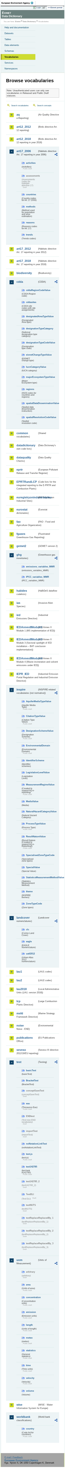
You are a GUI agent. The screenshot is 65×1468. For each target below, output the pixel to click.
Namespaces (11, 68)
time (28, 1365)
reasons (30, 222)
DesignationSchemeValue (31, 731)
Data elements (12, 45)
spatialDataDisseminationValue (31, 403)
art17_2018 (23, 260)
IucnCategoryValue (31, 367)
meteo (29, 1337)
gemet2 (21, 546)
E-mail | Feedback (14, 1457)
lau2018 (21, 989)
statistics (31, 1350)
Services (9, 62)
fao (18, 521)
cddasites (31, 302)
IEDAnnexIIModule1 (26, 627)
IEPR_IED (22, 674)
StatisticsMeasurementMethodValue (31, 877)
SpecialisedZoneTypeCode (31, 855)
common (22, 433)
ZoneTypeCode (31, 903)
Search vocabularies (20, 105)
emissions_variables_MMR (31, 566)
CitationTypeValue (31, 716)
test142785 (31, 1166)
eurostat (21, 509)
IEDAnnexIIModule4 (26, 658)
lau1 (19, 971)
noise (20, 1025)
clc (27, 929)
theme (29, 891)
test (18, 1062)
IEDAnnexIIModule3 (26, 639)
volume (30, 1391)
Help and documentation (17, 27)
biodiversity (24, 273)
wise (19, 1404)
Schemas (9, 51)
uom (19, 1260)
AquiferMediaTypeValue (31, 701)
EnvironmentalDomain (31, 745)
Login (38, 8)
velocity (30, 1378)
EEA (18, 3)
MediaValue (31, 801)
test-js (29, 1154)
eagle (29, 941)
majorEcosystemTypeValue (31, 377)
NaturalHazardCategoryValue (31, 811)
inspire (20, 689)
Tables (8, 39)
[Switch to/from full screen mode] (44, 7)
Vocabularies (11, 57)
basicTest (31, 1070)
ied (18, 615)
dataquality (23, 457)
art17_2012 (23, 248)
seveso (21, 1049)
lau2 (19, 980)
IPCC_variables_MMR (31, 577)
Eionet (17, 21)
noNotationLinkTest (31, 1143)
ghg (19, 554)
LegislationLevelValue (31, 772)
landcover (23, 917)
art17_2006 (23, 151)
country (30, 1428)
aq (18, 114)
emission (31, 1312)
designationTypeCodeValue (31, 342)
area (28, 1284)
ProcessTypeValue (31, 823)
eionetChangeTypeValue (31, 354)
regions (30, 389)
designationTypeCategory (31, 328)
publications (24, 1037)
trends (29, 234)
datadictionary (25, 445)
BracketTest (31, 1080)
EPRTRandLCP (26, 481)
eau (28, 1103)
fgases (20, 533)
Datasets (9, 33)
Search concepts (44, 105)
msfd (19, 1013)
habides (21, 590)
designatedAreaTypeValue (31, 316)
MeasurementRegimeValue (31, 784)
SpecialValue (31, 867)
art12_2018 (23, 139)
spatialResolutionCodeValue (31, 417)
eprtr (19, 469)
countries (31, 194)
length (29, 1325)
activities (31, 163)
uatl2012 (30, 953)
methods (30, 206)
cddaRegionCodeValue (31, 290)
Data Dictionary (29, 21)
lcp (18, 1001)
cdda (19, 281)
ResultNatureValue (31, 836)
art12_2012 (23, 126)
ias (18, 602)
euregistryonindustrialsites (26, 497)
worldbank (23, 1416)
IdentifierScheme (31, 760)
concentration (31, 1297)
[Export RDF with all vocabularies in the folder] (56, 155)
